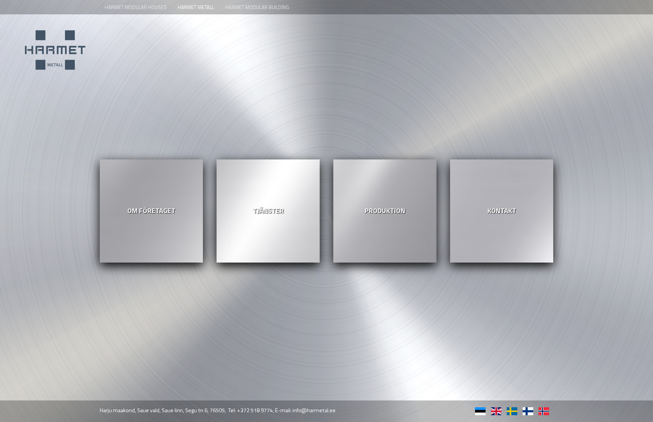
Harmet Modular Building (257, 7)
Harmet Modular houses (136, 7)
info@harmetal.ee (314, 410)
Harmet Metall (196, 7)
